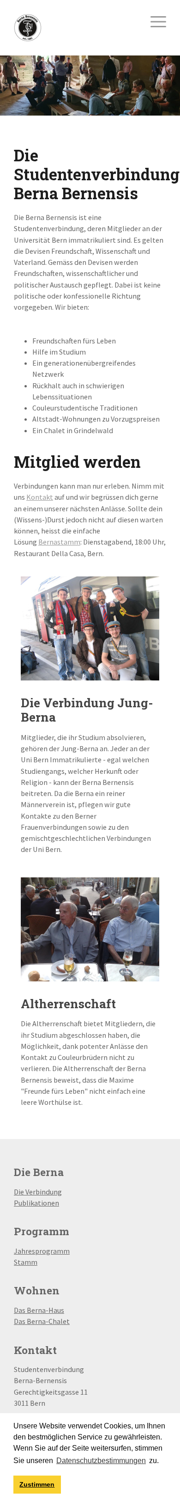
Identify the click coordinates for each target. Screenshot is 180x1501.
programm (52, 1251)
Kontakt (39, 497)
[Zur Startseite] (28, 26)
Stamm (25, 1262)
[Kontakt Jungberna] (90, 627)
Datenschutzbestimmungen (101, 1460)
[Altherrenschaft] (90, 928)
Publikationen (36, 1202)
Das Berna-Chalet (42, 1321)
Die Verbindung (38, 1191)
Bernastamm (59, 541)
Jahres (24, 1251)
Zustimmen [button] (36, 1484)
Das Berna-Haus (39, 1310)
